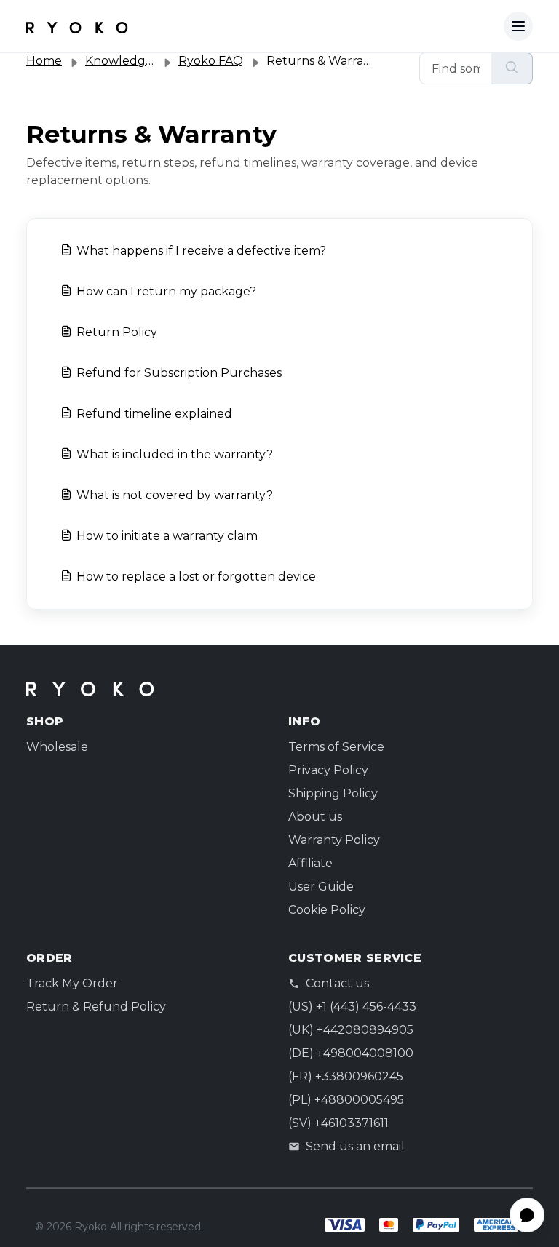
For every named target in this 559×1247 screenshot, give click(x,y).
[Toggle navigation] (518, 26)
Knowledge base (134, 61)
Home (44, 61)
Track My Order (72, 983)
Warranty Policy (334, 840)
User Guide (321, 886)
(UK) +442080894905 (350, 1030)
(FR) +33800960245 (345, 1076)
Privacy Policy (328, 770)
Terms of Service (336, 747)
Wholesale (57, 747)
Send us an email (355, 1146)
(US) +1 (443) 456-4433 (352, 1006)
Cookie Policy (326, 910)
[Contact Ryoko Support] (77, 26)
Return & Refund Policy (96, 1006)
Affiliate (310, 863)
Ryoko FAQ (210, 61)
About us (315, 817)
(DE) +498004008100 (350, 1053)
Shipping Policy (333, 793)
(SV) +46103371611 (338, 1123)
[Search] (512, 68)
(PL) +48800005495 (346, 1100)
